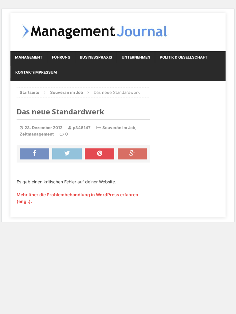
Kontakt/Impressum (36, 72)
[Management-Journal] (118, 32)
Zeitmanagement (37, 134)
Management (28, 57)
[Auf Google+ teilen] (132, 153)
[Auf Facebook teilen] (34, 153)
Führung (61, 57)
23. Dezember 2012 (43, 127)
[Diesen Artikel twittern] (67, 153)
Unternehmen (136, 57)
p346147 (82, 127)
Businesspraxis (96, 57)
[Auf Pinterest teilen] (99, 153)
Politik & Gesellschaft (183, 57)
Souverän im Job (118, 127)
